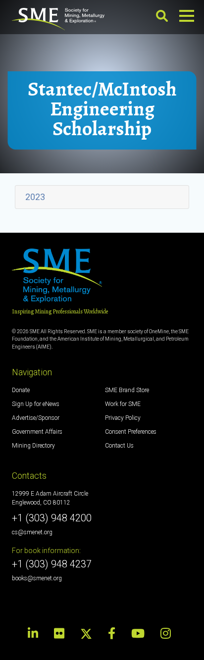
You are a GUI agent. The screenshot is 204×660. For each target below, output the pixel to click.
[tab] (102, 197)
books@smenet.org (37, 578)
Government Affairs (37, 431)
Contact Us (119, 445)
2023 (35, 197)
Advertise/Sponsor (35, 417)
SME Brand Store (127, 390)
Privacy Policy (123, 417)
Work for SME (123, 404)
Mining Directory (33, 445)
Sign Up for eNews (35, 404)
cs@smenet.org (32, 532)
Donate (21, 390)
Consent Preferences (130, 431)
